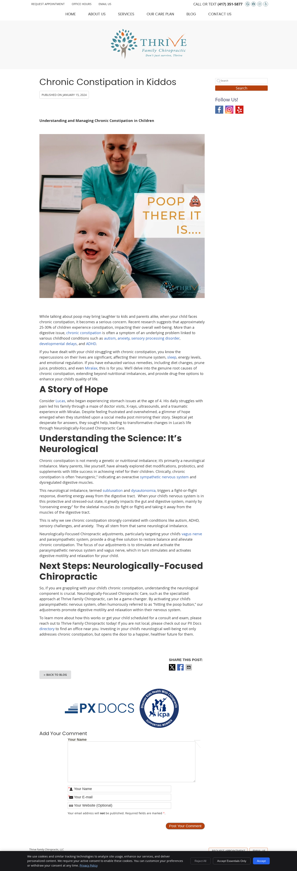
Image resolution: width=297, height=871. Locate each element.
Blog (191, 14)
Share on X (172, 667)
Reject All (200, 861)
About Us (97, 14)
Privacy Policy (89, 865)
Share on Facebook (180, 667)
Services (126, 14)
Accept (261, 861)
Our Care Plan (160, 14)
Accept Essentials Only (231, 861)
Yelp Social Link (239, 110)
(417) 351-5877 (230, 4)
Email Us (105, 4)
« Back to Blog (55, 675)
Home (70, 14)
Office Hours (82, 4)
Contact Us (220, 14)
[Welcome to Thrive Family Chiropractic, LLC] (148, 57)
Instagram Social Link (229, 110)
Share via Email (189, 667)
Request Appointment (48, 4)
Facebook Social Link (219, 110)
